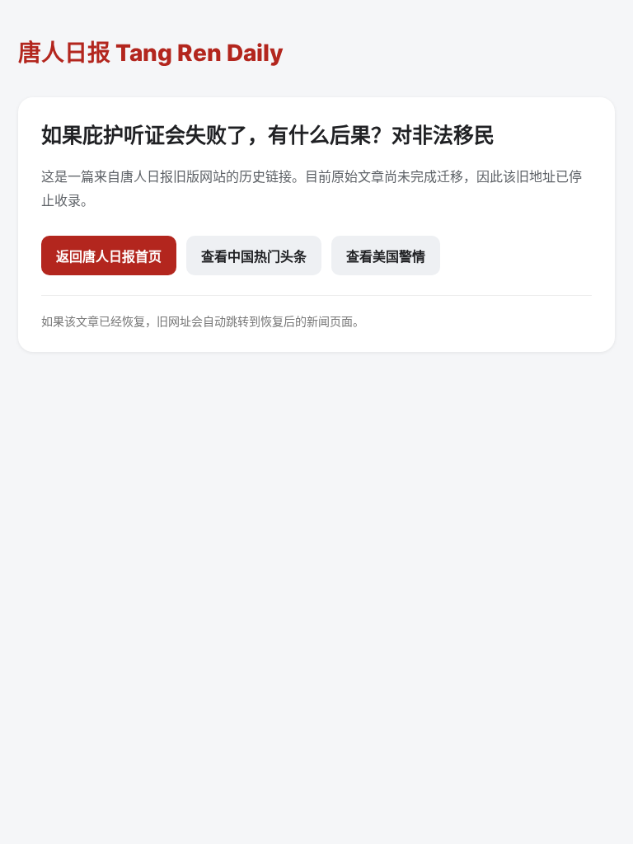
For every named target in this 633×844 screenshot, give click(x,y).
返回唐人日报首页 (109, 256)
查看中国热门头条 (254, 256)
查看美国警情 (385, 256)
